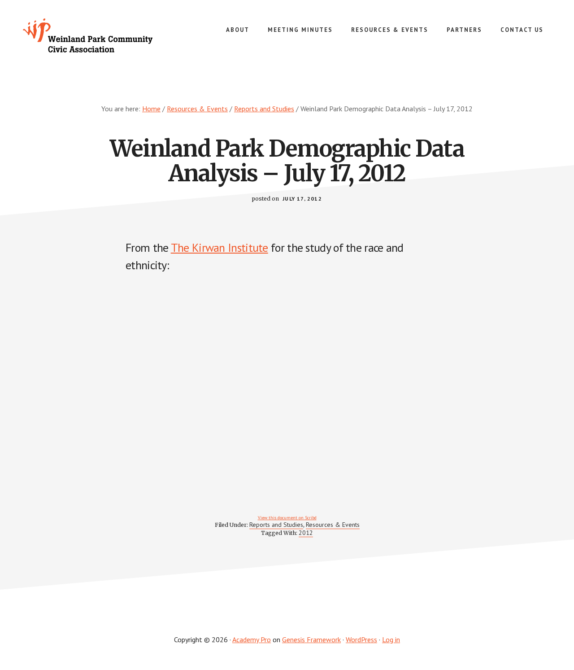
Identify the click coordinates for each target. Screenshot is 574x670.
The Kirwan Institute (219, 247)
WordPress (361, 639)
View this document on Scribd (287, 518)
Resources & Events (333, 525)
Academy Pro (251, 639)
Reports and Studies (276, 525)
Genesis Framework (311, 639)
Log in (391, 639)
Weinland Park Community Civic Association (89, 36)
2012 (306, 533)
